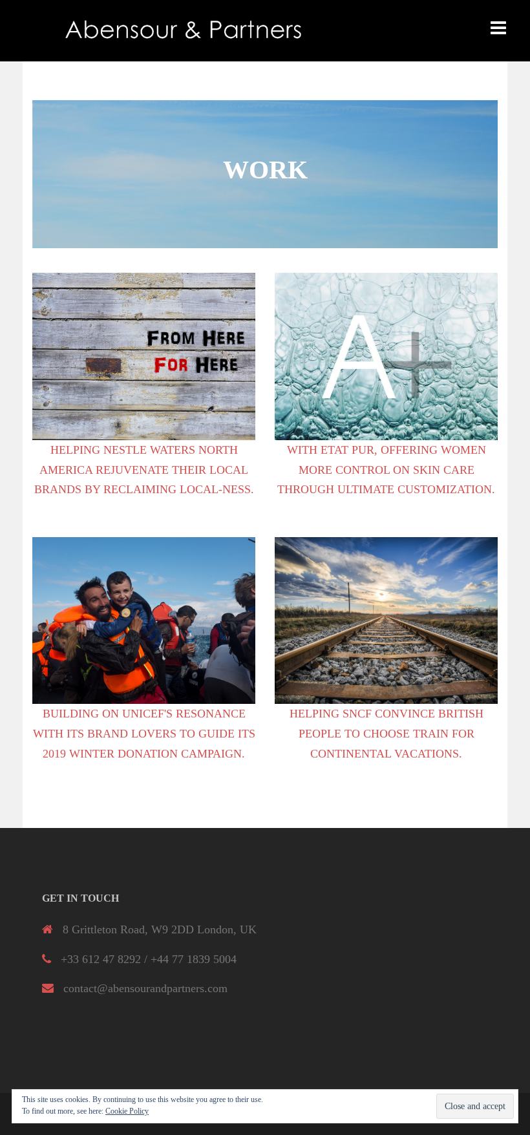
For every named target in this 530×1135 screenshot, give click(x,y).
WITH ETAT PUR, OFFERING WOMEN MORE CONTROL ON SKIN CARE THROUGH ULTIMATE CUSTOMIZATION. (386, 469)
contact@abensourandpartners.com (145, 988)
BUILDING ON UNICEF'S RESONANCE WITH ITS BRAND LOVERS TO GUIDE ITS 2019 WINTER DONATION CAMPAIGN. (144, 733)
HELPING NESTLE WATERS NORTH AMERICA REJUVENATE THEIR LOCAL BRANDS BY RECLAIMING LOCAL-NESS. (144, 469)
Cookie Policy (127, 1111)
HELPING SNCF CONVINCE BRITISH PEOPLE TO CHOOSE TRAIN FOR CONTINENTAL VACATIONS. (386, 733)
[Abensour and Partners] (184, 29)
